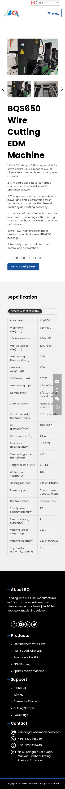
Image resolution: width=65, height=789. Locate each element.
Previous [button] (3, 89)
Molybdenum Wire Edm (29, 644)
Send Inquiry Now (23, 266)
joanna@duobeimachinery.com (39, 732)
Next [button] (62, 89)
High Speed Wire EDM (28, 651)
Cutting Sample (24, 708)
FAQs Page (21, 715)
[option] (32, 57)
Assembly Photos (25, 701)
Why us (18, 695)
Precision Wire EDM (27, 657)
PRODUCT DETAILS (26, 258)
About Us (20, 688)
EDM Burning (22, 664)
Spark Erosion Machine (29, 671)
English (40, 2)
